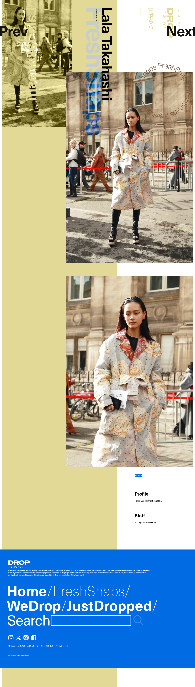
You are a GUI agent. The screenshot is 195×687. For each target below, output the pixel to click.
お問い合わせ (32, 646)
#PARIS (138, 475)
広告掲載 (21, 646)
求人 (42, 646)
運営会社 (12, 646)
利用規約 (49, 646)
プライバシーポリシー (63, 646)
